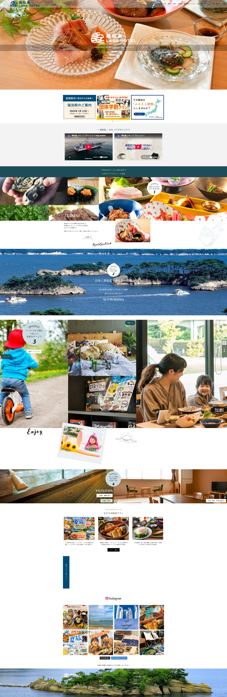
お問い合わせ (216, 4)
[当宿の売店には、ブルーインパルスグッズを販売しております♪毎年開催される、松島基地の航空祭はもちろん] (126, 642)
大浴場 (180, 4)
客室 (169, 4)
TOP (152, 4)
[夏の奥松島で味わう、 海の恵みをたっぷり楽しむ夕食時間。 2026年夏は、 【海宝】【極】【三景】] (151, 617)
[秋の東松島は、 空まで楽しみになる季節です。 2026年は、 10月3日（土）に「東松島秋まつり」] (126, 617)
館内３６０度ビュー (66, 572)
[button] (65, 107)
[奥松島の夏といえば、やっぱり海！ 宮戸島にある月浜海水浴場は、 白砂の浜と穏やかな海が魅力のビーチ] (100, 617)
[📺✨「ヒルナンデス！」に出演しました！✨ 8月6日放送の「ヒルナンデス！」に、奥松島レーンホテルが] (75, 617)
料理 (174, 4)
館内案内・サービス (189, 4)
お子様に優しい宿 (161, 4)
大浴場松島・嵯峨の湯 (106, 685)
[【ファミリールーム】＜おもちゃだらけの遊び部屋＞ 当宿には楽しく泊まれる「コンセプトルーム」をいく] (151, 642)
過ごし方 (200, 4)
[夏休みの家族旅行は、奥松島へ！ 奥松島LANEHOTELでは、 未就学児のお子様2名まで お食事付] (75, 642)
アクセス (207, 4)
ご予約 (224, 4)
